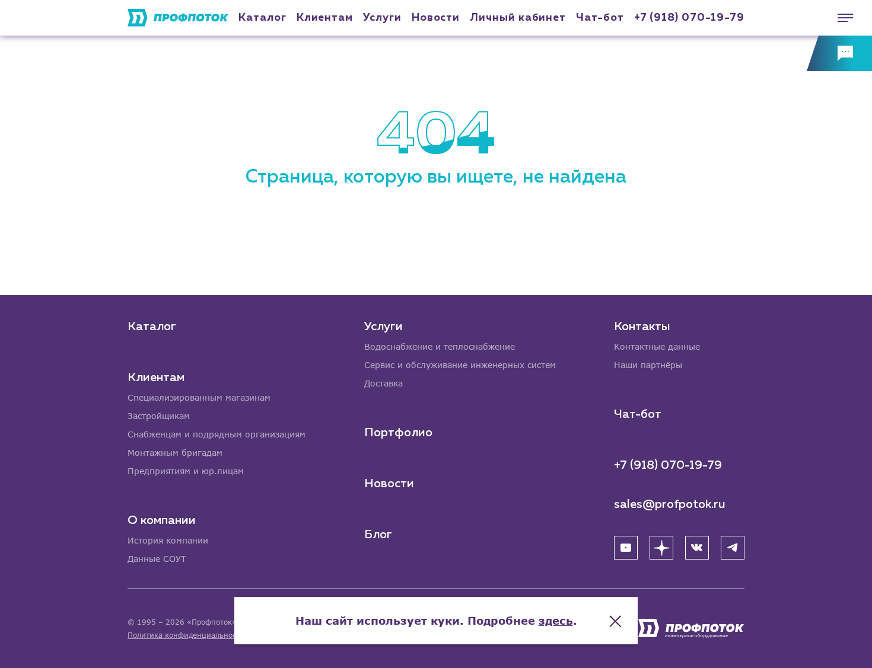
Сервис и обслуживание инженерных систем (460, 365)
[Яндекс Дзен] (661, 548)
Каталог (262, 17)
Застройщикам (159, 416)
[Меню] (839, 18)
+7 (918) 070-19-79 (689, 17)
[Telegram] (732, 548)
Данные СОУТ (157, 559)
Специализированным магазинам (199, 397)
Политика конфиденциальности (186, 635)
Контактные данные (657, 346)
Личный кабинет (518, 17)
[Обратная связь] (839, 53)
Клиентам (325, 17)
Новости (389, 484)
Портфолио (398, 433)
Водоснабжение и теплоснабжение (439, 346)
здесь (556, 620)
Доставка (383, 383)
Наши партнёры (648, 365)
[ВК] (697, 548)
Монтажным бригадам (175, 453)
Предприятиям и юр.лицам (186, 471)
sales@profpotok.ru (669, 504)
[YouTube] (626, 548)
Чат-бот (599, 17)
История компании (168, 540)
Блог (378, 535)
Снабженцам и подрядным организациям (216, 434)
